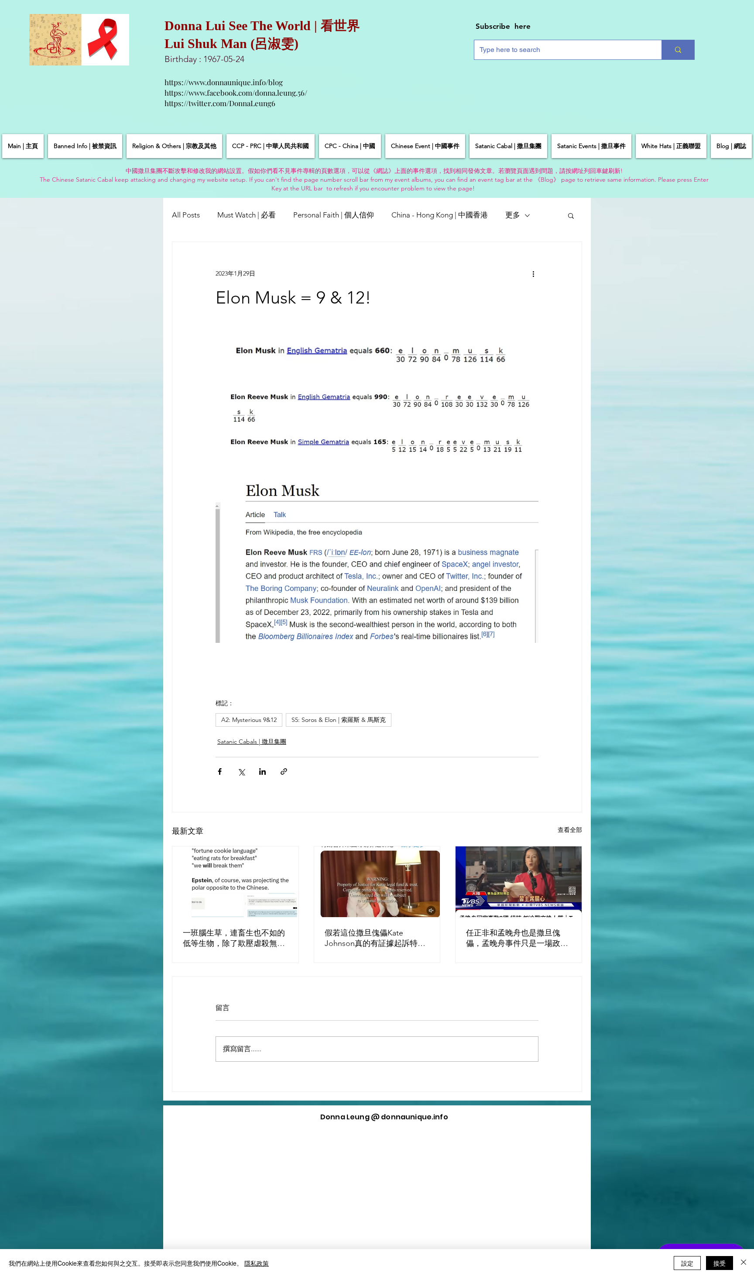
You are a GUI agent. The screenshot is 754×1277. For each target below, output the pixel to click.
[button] (571, 215)
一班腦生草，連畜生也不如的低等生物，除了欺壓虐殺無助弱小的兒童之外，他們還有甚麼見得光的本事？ (234, 938)
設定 (687, 1263)
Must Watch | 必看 (246, 215)
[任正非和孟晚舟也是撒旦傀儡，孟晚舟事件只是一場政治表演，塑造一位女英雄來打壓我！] (519, 881)
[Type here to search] (677, 49)
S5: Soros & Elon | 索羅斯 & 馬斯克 (338, 720)
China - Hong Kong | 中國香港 (439, 215)
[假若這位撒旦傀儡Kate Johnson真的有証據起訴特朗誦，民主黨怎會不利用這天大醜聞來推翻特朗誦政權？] (377, 881)
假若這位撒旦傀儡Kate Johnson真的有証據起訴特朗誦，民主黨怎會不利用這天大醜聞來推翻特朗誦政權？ (376, 938)
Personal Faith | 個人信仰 (333, 215)
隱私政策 (256, 1263)
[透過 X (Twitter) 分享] (241, 771)
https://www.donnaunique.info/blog (224, 82)
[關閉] (743, 1263)
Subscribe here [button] (503, 26)
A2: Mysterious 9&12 (249, 720)
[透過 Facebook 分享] (220, 771)
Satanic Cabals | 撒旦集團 (251, 741)
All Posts (186, 215)
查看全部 (570, 830)
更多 (512, 215)
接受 (719, 1263)
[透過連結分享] (284, 771)
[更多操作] (533, 273)
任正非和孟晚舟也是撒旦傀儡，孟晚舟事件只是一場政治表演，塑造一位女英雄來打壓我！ (517, 938)
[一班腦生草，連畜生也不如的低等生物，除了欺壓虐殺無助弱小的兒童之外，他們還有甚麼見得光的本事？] (235, 881)
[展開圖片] (377, 354)
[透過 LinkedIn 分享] (262, 771)
